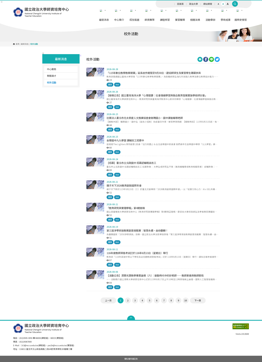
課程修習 (165, 19)
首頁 (18, 44)
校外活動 (51, 82)
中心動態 (51, 69)
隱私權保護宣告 (131, 358)
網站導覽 (207, 4)
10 (185, 300)
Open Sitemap (131, 318)
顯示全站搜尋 (235, 4)
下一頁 (197, 300)
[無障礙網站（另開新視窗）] (241, 327)
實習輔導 (180, 19)
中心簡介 (119, 19)
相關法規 (195, 19)
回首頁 (180, 4)
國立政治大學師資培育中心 (16, 9)
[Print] (200, 59)
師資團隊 (149, 19)
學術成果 (225, 19)
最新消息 (104, 19)
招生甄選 (134, 19)
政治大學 (193, 4)
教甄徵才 (51, 75)
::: (1, 1)
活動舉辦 (210, 19)
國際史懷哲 (241, 19)
